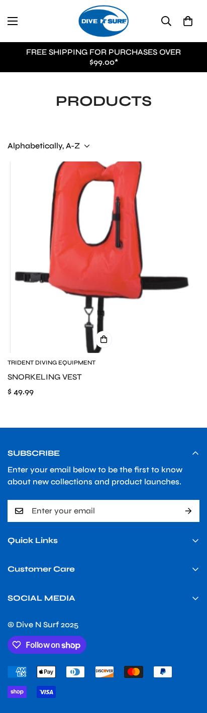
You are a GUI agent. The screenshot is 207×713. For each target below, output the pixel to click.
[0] (187, 21)
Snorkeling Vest (45, 377)
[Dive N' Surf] (103, 21)
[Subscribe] (188, 511)
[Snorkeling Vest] (103, 257)
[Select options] (103, 339)
